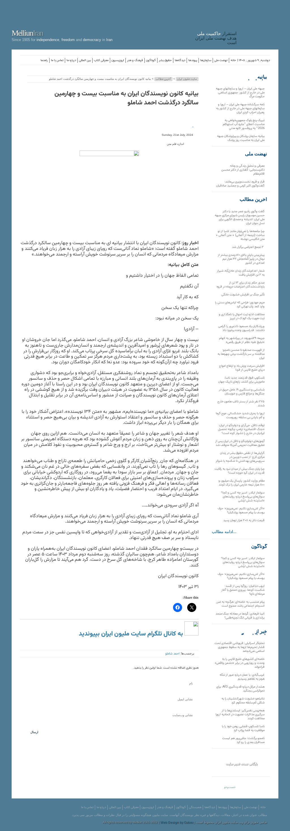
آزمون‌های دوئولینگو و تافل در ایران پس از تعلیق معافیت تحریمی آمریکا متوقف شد (240, 443)
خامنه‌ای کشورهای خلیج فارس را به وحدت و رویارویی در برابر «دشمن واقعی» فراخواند (240, 663)
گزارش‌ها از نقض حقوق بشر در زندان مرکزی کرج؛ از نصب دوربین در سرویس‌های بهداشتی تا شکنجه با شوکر (240, 457)
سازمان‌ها (205, 60)
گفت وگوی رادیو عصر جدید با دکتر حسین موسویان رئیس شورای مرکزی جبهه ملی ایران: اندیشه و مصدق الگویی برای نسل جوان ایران (240, 217)
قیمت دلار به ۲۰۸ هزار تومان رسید (244, 520)
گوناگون (151, 60)
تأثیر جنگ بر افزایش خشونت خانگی (243, 294)
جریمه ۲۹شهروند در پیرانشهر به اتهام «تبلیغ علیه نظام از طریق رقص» (242, 340)
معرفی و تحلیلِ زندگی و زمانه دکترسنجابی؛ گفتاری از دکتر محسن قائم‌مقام (243, 170)
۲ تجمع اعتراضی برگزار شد (248, 247)
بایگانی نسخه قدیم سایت (241, 763)
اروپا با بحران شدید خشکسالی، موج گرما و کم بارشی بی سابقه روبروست (240, 415)
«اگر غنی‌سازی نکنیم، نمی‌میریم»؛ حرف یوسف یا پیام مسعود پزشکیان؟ (241, 510)
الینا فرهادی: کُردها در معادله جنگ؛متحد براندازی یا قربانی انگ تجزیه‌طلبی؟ (240, 615)
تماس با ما (57, 60)
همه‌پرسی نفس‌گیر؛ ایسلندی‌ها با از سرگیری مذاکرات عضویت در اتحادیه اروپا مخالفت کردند (240, 714)
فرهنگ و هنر (135, 60)
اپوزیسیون (118, 60)
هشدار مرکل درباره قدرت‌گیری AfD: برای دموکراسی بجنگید (240, 688)
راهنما (44, 60)
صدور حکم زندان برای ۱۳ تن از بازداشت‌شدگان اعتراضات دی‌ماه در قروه (241, 284)
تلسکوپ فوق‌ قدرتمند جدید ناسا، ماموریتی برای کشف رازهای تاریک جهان (241, 379)
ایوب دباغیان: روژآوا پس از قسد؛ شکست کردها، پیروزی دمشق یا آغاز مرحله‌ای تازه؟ (243, 590)
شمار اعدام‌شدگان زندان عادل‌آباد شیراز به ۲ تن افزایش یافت (241, 273)
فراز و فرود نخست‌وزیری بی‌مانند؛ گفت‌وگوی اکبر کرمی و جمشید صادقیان (240, 183)
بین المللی (85, 60)
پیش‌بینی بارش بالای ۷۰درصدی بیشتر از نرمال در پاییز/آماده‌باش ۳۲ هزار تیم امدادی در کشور (241, 259)
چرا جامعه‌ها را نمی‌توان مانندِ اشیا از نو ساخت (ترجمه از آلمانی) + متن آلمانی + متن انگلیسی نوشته (240, 235)
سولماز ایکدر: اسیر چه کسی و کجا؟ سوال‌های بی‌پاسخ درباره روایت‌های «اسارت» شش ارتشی (243, 496)
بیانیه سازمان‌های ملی (255, 77)
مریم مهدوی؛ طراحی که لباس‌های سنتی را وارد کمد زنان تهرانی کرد (240, 304)
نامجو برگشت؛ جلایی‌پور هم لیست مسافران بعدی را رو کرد (243, 740)
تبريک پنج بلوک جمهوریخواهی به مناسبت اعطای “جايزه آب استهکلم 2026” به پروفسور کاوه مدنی (244, 124)
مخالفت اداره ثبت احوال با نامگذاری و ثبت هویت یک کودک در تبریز (242, 316)
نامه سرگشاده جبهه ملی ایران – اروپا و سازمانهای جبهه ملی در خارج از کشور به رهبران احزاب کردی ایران (240, 108)
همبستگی (195, 807)
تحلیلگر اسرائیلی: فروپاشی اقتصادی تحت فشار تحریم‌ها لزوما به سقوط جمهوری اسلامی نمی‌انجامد (240, 647)
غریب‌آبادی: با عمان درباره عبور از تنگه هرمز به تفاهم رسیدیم (242, 677)
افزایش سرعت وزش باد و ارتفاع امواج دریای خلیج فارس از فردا (242, 368)
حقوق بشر (165, 60)
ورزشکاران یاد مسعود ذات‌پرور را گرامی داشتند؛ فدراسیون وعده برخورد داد (241, 328)
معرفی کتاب (101, 60)
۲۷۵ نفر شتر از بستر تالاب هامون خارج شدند (241, 403)
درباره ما (71, 60)
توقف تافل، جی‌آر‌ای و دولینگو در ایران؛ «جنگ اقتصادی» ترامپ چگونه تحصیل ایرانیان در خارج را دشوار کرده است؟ (241, 429)
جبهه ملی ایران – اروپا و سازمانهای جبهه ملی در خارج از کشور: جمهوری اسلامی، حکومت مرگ (240, 92)
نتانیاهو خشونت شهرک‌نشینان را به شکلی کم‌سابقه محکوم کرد (243, 700)
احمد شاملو (172, 653)
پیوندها (192, 60)
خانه (233, 60)
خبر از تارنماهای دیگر (253, 631)
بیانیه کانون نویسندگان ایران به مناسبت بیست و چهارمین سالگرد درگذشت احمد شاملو (126, 98)
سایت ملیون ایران (187, 79)
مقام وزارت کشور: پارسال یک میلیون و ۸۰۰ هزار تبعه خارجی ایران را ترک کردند (242, 482)
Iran (259, 24)
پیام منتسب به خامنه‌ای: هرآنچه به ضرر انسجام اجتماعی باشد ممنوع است (240, 604)
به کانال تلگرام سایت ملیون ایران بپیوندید (131, 634)
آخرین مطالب (163, 79)
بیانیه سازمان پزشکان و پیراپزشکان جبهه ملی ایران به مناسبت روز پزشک (241, 138)
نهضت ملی (220, 60)
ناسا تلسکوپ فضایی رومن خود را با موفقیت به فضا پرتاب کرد (243, 728)
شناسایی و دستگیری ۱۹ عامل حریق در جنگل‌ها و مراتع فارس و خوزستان (242, 391)
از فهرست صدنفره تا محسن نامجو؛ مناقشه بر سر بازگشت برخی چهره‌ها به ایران (241, 354)
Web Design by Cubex (176, 822)
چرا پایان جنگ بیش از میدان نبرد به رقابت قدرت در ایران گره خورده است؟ (240, 471)
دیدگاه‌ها (180, 60)
